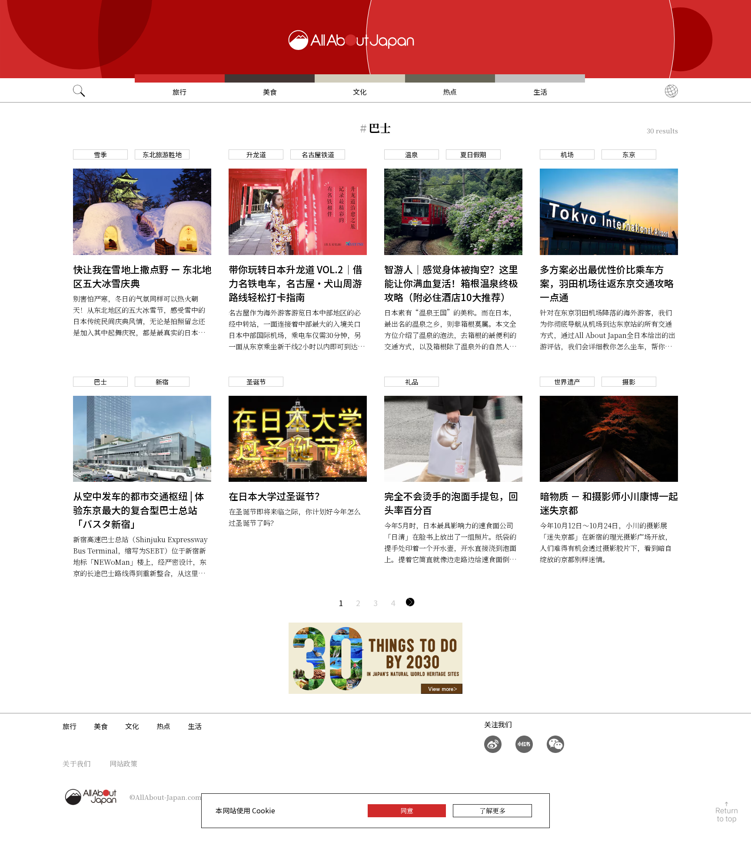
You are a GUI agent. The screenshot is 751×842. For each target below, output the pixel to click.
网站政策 (123, 764)
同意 (406, 810)
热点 (450, 91)
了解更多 (492, 810)
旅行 (179, 91)
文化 (360, 91)
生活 (540, 91)
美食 (270, 91)
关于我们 (76, 764)
